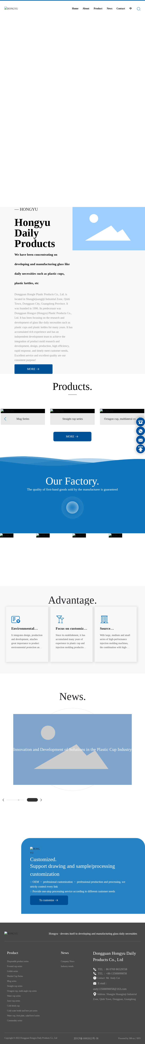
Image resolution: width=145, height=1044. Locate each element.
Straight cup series (61, 419)
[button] (17, 197)
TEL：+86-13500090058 (112, 973)
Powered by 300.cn (126, 1038)
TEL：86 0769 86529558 (112, 969)
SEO (139, 1038)
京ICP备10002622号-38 (86, 1038)
